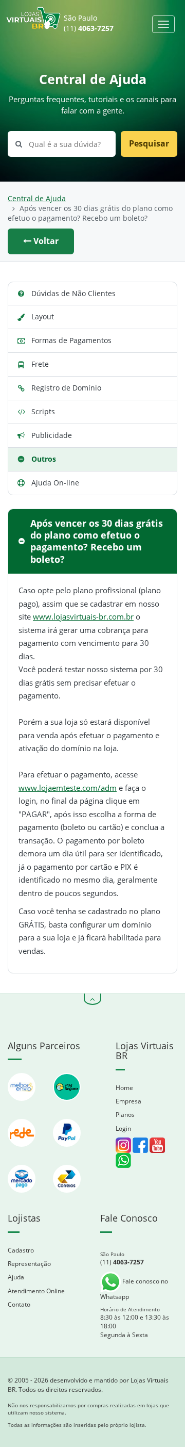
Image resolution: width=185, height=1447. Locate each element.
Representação (29, 1263)
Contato (19, 1304)
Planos (125, 1114)
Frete (40, 364)
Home (124, 1087)
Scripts (43, 411)
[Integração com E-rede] (22, 1152)
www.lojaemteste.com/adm (67, 788)
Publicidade (51, 435)
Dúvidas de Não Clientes (73, 293)
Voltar (45, 241)
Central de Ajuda (37, 198)
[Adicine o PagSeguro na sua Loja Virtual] (66, 1106)
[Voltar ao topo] (92, 999)
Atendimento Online (36, 1291)
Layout (42, 316)
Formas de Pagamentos (71, 340)
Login (123, 1128)
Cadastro (21, 1250)
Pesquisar (149, 143)
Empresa (128, 1101)
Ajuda (16, 1277)
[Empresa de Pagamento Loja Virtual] (66, 1152)
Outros (43, 459)
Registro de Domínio (66, 388)
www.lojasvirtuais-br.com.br (83, 616)
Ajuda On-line (55, 482)
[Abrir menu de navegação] (163, 24)
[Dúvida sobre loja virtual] (123, 1159)
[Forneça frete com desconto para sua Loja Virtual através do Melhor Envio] (22, 1106)
